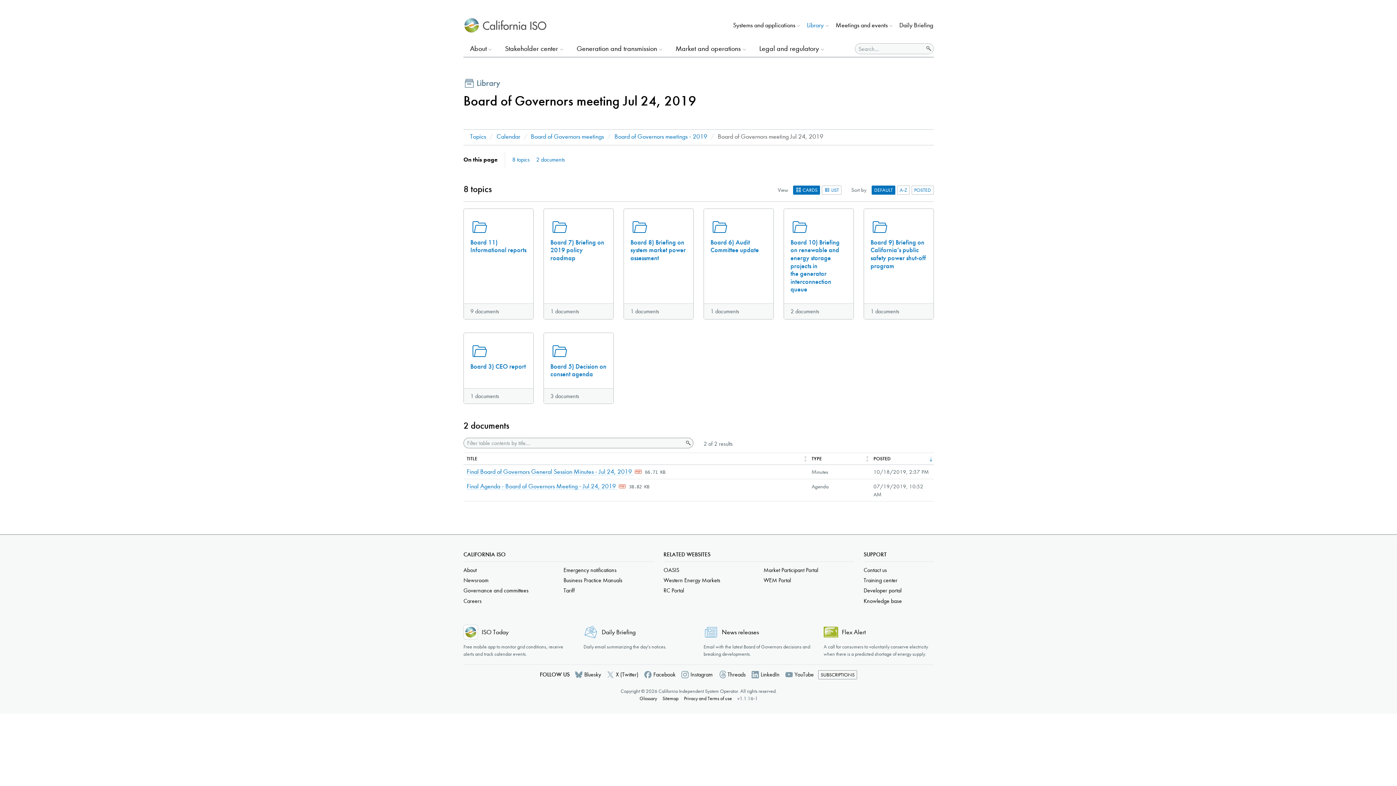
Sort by (859, 190)
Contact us (875, 570)
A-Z (903, 190)
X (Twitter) (627, 674)
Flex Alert (854, 632)
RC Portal (674, 590)
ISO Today (495, 632)
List (834, 190)
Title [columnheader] (472, 459)
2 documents (550, 159)
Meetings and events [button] (862, 25)
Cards (809, 190)
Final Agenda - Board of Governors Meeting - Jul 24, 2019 (542, 486)
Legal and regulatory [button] (789, 48)
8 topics (521, 159)
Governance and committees (496, 590)
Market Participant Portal (791, 570)
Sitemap (670, 698)
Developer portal (883, 590)
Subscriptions (838, 675)
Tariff (569, 590)
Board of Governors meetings (567, 136)
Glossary (648, 698)
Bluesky (592, 674)
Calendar (508, 136)
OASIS (671, 570)
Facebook (664, 674)
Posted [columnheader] (882, 459)
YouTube (804, 674)
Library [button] (815, 25)
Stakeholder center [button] (531, 48)
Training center (880, 580)
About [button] (478, 48)
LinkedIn (770, 674)
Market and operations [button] (708, 48)
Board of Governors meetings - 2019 (660, 136)
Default (883, 190)
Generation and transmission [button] (617, 48)
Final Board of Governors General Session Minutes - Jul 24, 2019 (550, 472)
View (783, 190)
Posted (922, 190)
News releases (740, 632)
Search (687, 443)
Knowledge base (883, 601)
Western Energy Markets (692, 580)
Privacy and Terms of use (708, 698)
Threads (737, 674)
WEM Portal (777, 580)
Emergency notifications (590, 570)
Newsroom (476, 580)
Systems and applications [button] (764, 25)
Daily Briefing (916, 25)
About (470, 570)
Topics (478, 136)
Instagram (701, 674)
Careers (472, 601)
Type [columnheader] (817, 459)
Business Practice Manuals (593, 580)
